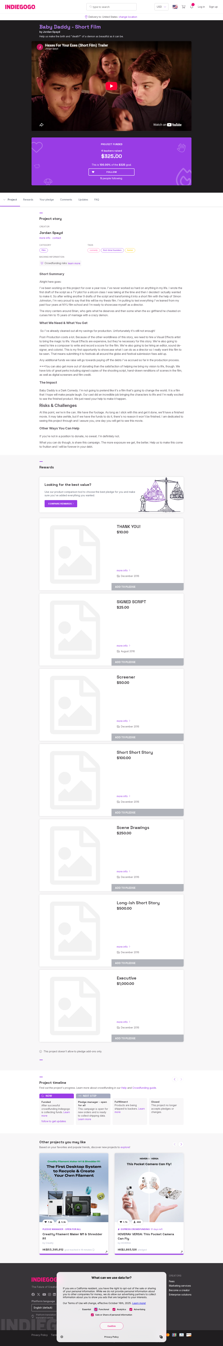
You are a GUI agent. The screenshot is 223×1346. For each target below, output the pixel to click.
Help (124, 1087)
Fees (172, 1281)
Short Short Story (135, 752)
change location (128, 16)
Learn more (84, 1119)
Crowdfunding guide (144, 1087)
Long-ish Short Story (138, 902)
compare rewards (60, 503)
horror (130, 250)
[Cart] (183, 7)
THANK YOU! (128, 526)
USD (159, 6)
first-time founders (112, 250)
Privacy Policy (40, 1334)
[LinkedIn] (54, 1295)
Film (44, 250)
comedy (94, 250)
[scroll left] (174, 1079)
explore (125, 1147)
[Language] (175, 7)
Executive (126, 978)
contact (56, 237)
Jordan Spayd (51, 31)
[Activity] (191, 7)
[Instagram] (49, 1295)
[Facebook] (33, 1295)
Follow (111, 172)
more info (44, 237)
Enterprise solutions (180, 1294)
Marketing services (180, 1285)
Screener (126, 677)
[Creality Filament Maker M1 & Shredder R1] (73, 1187)
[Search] (91, 6)
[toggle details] (108, 1253)
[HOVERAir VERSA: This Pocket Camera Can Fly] (149, 1187)
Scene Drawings (133, 827)
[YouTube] (44, 1295)
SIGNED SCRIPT (131, 601)
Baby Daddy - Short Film (70, 26)
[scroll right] (181, 1144)
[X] (38, 1295)
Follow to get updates (53, 1121)
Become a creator (179, 1290)
